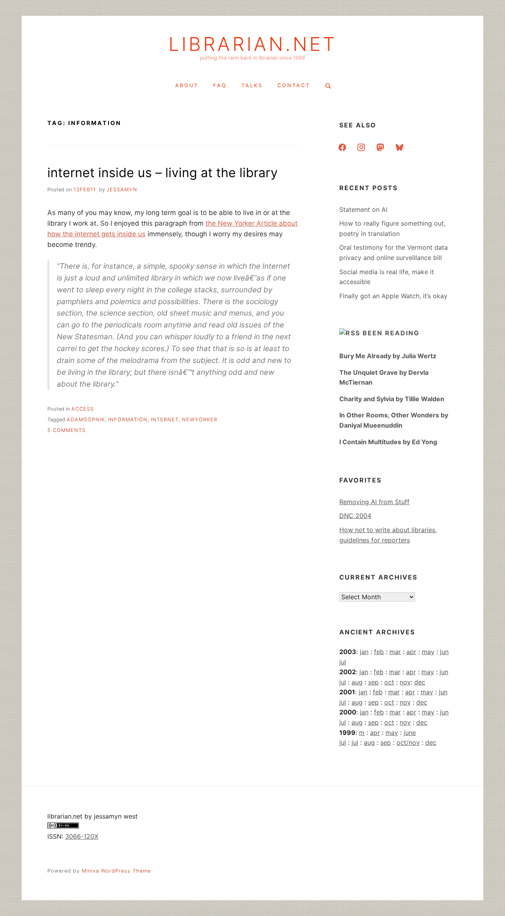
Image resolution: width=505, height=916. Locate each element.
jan (364, 652)
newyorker (199, 419)
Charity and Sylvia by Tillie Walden (391, 399)
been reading (391, 333)
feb (379, 652)
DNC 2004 (355, 516)
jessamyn (122, 190)
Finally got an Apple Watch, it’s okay (393, 296)
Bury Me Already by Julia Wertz (387, 356)
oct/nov (408, 742)
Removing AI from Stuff (374, 502)
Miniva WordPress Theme (116, 871)
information (128, 419)
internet (165, 419)
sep (373, 682)
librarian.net (252, 44)
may (428, 652)
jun (444, 652)
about (186, 85)
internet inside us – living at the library (162, 172)
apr (411, 652)
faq (220, 85)
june (410, 733)
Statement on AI (363, 209)
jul (342, 662)
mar (395, 652)
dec (419, 682)
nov (405, 682)
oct (389, 682)
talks (252, 85)
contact (293, 85)
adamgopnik (86, 419)
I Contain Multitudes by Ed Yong (388, 442)
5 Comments (66, 430)
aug (357, 682)
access (82, 409)
